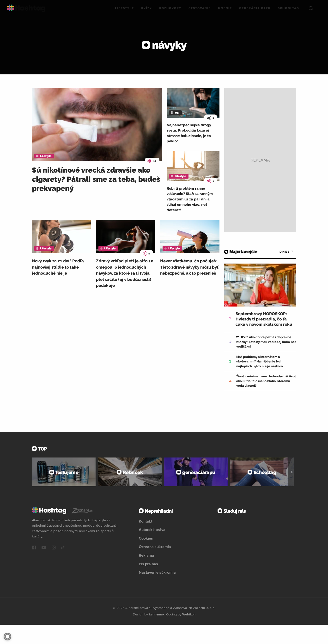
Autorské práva (152, 529)
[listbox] (279, 251)
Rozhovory (170, 8)
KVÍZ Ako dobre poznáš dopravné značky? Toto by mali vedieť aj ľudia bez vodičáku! (266, 341)
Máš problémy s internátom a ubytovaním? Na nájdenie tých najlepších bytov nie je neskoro (259, 361)
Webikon (188, 614)
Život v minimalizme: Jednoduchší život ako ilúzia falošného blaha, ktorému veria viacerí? (266, 380)
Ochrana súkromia (155, 546)
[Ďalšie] (292, 471)
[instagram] (53, 548)
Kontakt (145, 521)
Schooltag (288, 8)
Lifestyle (124, 8)
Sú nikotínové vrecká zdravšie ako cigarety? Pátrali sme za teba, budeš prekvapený (96, 179)
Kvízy (146, 8)
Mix (177, 112)
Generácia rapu (255, 8)
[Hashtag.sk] (26, 8)
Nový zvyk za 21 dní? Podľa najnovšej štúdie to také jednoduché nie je (58, 267)
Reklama (146, 555)
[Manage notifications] (7, 636)
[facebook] (34, 548)
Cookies (146, 538)
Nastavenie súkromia (157, 572)
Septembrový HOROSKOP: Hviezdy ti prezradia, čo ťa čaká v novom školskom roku (264, 319)
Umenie (225, 8)
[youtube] (44, 548)
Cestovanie (199, 8)
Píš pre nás (148, 564)
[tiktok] (63, 548)
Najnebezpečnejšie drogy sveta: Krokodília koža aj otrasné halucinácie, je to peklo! (189, 133)
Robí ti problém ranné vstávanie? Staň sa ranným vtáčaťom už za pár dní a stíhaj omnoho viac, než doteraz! (190, 199)
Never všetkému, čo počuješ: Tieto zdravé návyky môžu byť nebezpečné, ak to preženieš (189, 267)
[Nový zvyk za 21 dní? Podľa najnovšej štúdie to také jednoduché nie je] (61, 236)
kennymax (156, 614)
